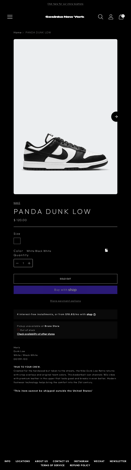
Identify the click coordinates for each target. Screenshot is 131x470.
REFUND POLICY (80, 465)
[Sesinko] (65, 17)
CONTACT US (61, 461)
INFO (8, 461)
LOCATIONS (23, 461)
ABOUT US (41, 461)
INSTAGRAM (81, 461)
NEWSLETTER (118, 461)
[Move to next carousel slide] (116, 117)
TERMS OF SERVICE (53, 465)
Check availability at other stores (36, 333)
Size (17, 233)
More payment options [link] (65, 300)
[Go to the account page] (111, 17)
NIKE (17, 203)
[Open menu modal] (10, 17)
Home (17, 32)
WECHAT (99, 461)
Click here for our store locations (66, 4)
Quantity (21, 255)
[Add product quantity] (29, 263)
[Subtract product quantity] (17, 263)
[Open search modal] (100, 17)
